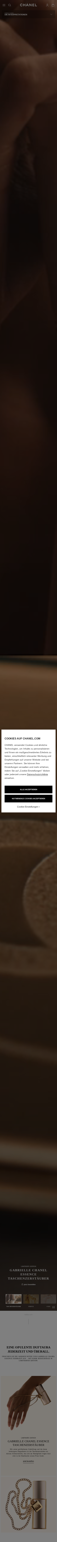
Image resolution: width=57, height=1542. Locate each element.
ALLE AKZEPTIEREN (28, 789)
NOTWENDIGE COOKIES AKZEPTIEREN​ (28, 799)
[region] (28, 771)
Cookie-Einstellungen (27, 806)
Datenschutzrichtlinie (37, 774)
